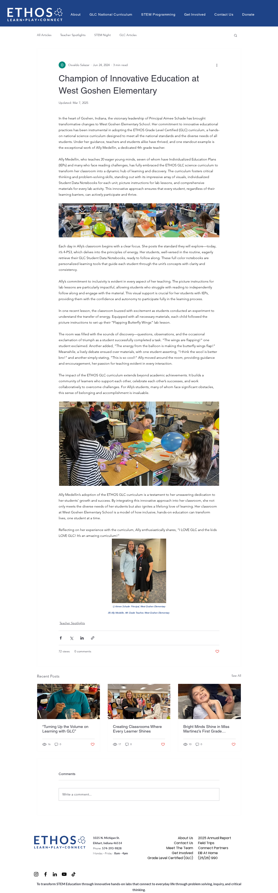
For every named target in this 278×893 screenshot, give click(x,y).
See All (236, 676)
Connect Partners (213, 847)
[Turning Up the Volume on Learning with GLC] (68, 701)
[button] (75, 14)
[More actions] (216, 65)
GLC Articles (128, 35)
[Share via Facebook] (61, 638)
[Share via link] (93, 638)
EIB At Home (208, 852)
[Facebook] (45, 874)
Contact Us (183, 842)
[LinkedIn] (55, 874)
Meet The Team (179, 847)
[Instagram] (36, 874)
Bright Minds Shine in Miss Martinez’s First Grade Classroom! (206, 728)
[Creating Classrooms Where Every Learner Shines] (139, 701)
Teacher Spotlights (73, 35)
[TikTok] (73, 874)
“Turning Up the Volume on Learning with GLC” (65, 728)
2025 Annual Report (213, 837)
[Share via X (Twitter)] (71, 638)
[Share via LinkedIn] (82, 638)
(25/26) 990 (208, 857)
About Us (185, 837)
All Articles (44, 35)
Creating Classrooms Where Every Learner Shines (137, 728)
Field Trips (206, 842)
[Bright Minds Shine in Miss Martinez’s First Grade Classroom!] (209, 701)
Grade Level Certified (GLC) (177, 857)
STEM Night (102, 35)
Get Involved (182, 852)
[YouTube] (64, 874)
